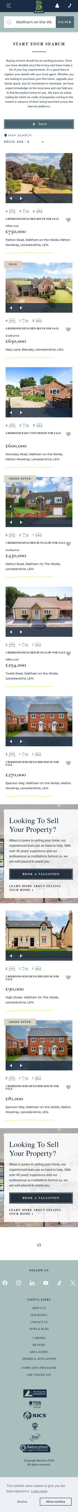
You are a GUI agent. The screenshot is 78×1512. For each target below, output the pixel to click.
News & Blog (39, 1329)
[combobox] (35, 22)
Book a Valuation (41, 874)
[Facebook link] (5, 1283)
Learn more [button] (39, 1491)
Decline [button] (22, 1501)
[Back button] (11, 198)
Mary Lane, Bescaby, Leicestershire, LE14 (34, 349)
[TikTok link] (59, 1283)
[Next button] (21, 198)
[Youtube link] (45, 1283)
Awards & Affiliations (39, 1359)
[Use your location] (9, 22)
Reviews (39, 1345)
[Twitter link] (73, 1283)
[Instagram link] (18, 1283)
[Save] (68, 220)
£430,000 (16, 555)
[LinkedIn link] (32, 1283)
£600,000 (16, 445)
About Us (39, 1308)
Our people (39, 1315)
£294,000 (16, 664)
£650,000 (16, 341)
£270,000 (16, 774)
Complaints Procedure (39, 1368)
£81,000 (14, 1098)
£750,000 (16, 231)
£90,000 (15, 988)
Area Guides (39, 1352)
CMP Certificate (39, 1375)
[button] (39, 124)
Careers (39, 1338)
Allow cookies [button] (55, 1501)
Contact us (39, 1322)
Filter (65, 22)
